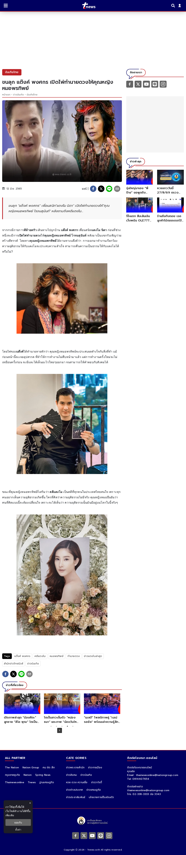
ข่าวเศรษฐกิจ (93, 790)
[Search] (173, 6)
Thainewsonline (14, 782)
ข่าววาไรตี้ (96, 782)
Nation (28, 775)
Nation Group (31, 767)
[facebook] (93, 189)
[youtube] (146, 84)
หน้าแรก (6, 94)
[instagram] (163, 84)
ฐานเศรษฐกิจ (46, 782)
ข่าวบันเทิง (18, 94)
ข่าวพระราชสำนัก (75, 767)
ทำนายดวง (74, 656)
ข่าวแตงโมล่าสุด (93, 656)
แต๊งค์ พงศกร (22, 656)
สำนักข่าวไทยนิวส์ (13, 664)
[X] (138, 84)
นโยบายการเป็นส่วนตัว (101, 797)
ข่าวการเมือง (95, 767)
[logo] (86, 5)
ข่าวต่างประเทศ (74, 790)
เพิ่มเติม (9, 815)
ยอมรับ (18, 822)
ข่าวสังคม (71, 775)
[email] (117, 189)
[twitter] (101, 189)
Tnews (32, 782)
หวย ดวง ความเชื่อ (77, 782)
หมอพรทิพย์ (56, 656)
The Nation (12, 767)
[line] (109, 189)
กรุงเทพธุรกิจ (12, 775)
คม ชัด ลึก (49, 767)
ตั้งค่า (18, 829)
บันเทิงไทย (32, 94)
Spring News (42, 775)
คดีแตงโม (40, 656)
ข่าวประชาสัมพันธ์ (75, 797)
